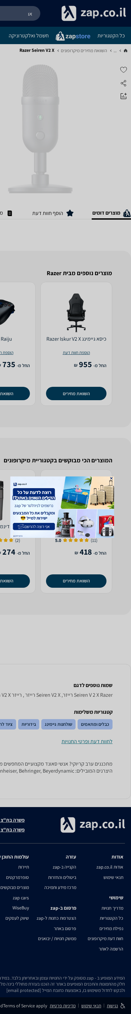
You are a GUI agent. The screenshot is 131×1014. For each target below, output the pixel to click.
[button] (111, 478)
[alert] (66, 507)
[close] (111, 478)
